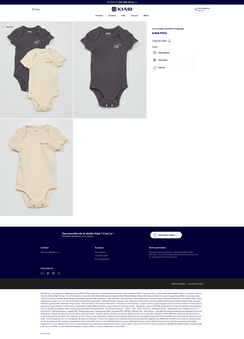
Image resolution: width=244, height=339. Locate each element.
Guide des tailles (159, 41)
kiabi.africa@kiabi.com (50, 252)
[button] (174, 53)
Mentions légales (178, 284)
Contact (45, 247)
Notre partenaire (157, 247)
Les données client (195, 284)
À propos (99, 247)
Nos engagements (102, 259)
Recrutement (100, 252)
